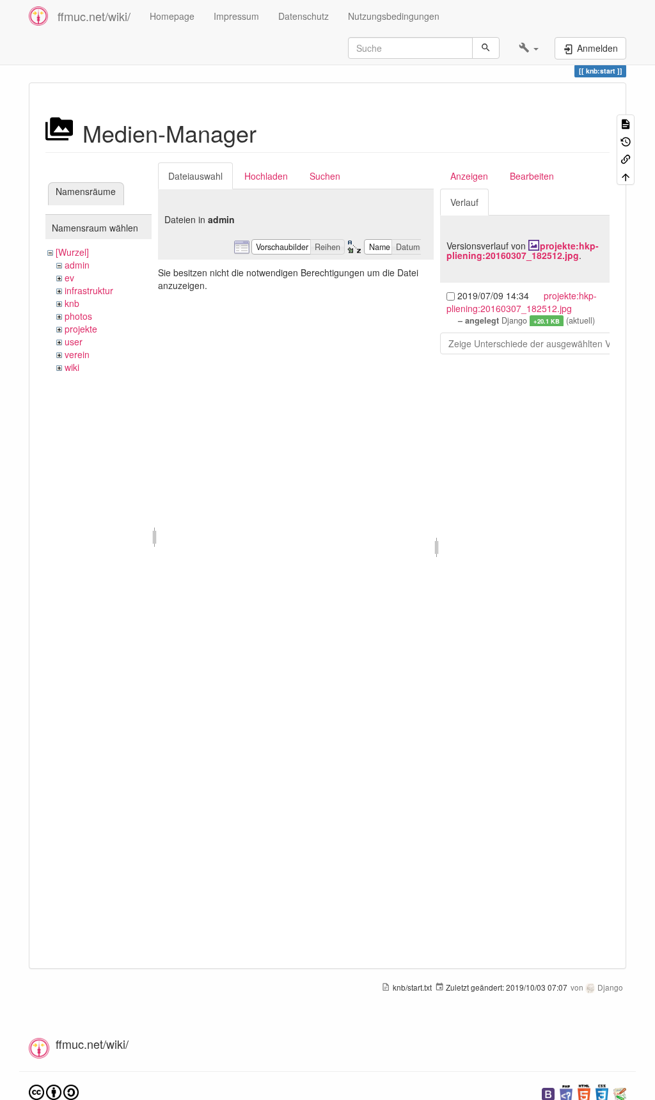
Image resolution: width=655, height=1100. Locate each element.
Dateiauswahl (195, 175)
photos (78, 316)
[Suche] (486, 48)
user (74, 341)
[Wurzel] (72, 252)
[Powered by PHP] (566, 1092)
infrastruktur (89, 290)
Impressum (236, 16)
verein (77, 354)
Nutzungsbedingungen (393, 16)
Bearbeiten (532, 175)
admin (77, 264)
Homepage (172, 16)
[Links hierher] (625, 158)
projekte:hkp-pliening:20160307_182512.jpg (522, 250)
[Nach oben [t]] (625, 176)
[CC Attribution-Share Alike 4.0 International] (54, 1091)
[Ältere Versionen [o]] (625, 140)
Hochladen (266, 175)
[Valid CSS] (602, 1092)
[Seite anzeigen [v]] (625, 123)
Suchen (325, 175)
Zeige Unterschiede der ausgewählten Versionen (546, 343)
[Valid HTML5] (584, 1092)
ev (69, 277)
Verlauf (464, 202)
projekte (81, 328)
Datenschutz (303, 16)
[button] (528, 48)
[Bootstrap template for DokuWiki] (548, 1092)
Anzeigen (469, 175)
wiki (72, 367)
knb (72, 303)
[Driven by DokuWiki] (619, 1092)
